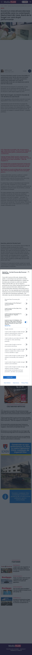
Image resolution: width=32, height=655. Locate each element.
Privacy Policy (24, 382)
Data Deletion (7, 382)
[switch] (26, 303)
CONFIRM (10, 377)
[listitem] (16, 300)
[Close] (28, 272)
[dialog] (16, 327)
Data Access (16, 382)
